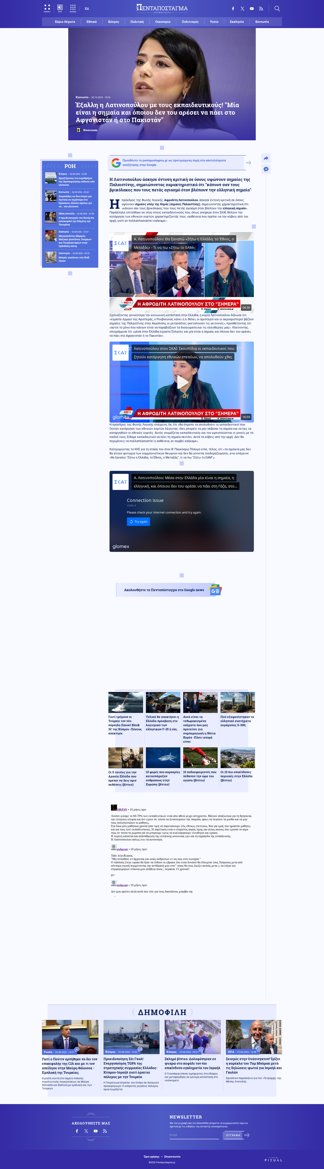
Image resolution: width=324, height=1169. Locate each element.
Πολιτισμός (190, 22)
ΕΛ (87, 8)
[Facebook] (233, 8)
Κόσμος (113, 22)
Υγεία (214, 22)
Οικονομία (162, 22)
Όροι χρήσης (151, 1156)
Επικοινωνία (172, 1156)
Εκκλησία (237, 22)
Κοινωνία (262, 22)
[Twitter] (242, 8)
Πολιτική (137, 22)
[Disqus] (182, 850)
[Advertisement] (182, 646)
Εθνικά (92, 22)
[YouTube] (252, 8)
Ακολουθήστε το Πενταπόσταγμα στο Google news (164, 590)
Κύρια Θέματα (65, 22)
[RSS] (261, 8)
